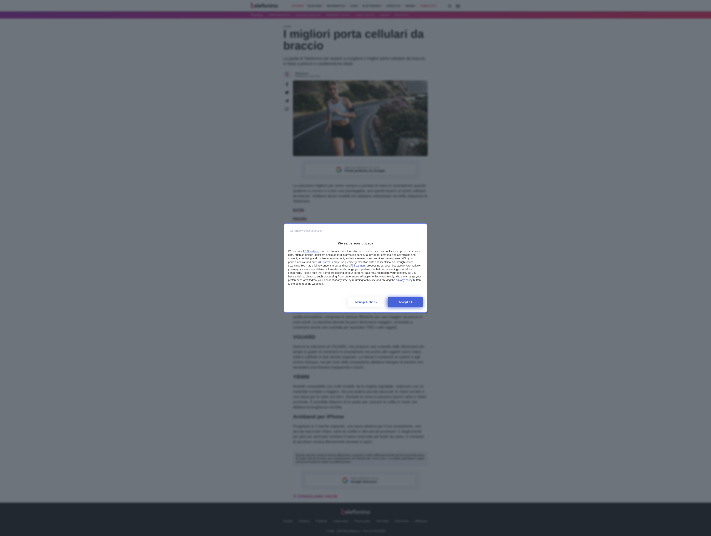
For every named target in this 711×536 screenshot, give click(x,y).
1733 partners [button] (311, 251)
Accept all (405, 302)
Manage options (366, 302)
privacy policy (404, 280)
